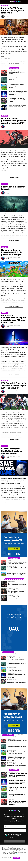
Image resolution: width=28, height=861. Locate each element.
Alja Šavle (8, 16)
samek (8, 127)
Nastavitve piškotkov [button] (7, 857)
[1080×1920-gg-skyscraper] (14, 556)
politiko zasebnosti (9, 835)
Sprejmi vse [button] (16, 857)
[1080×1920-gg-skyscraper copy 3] (14, 650)
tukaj (17, 853)
